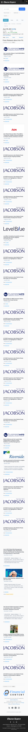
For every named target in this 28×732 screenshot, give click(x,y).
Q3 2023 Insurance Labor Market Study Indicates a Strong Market (13, 654)
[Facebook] (12, 708)
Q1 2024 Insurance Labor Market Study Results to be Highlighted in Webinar (13, 508)
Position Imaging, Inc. (9, 639)
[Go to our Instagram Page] (16, 722)
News (9, 23)
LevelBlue (7, 242)
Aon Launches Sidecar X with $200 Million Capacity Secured (14, 54)
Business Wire (7, 60)
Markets (5, 20)
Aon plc (7, 58)
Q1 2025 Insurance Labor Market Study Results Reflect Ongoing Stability (13, 319)
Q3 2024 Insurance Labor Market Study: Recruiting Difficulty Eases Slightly (13, 378)
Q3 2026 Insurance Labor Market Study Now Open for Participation (13, 115)
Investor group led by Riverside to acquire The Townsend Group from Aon (13, 461)
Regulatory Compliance (9, 594)
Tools (22, 20)
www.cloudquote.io (14, 699)
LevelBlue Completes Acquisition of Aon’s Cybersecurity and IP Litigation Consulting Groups (13, 237)
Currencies (13, 23)
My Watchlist (16, 12)
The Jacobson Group (9, 99)
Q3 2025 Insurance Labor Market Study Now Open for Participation (13, 277)
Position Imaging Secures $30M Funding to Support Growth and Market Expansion (13, 635)
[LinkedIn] (15, 708)
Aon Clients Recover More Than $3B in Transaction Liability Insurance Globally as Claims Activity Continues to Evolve (13, 135)
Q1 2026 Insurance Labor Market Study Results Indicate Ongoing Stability (13, 155)
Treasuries (6, 25)
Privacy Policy (14, 729)
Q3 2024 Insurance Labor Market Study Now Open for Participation (13, 420)
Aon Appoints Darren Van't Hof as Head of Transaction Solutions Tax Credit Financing (13, 74)
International (18, 23)
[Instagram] (18, 708)
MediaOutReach (7, 565)
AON (13, 29)
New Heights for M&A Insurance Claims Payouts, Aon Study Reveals (13, 299)
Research (21, 37)
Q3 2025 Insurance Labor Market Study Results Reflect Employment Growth (13, 217)
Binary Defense (8, 445)
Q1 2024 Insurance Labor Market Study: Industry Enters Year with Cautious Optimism (13, 488)
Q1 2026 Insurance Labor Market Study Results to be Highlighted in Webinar (13, 177)
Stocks (12, 20)
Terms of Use (22, 728)
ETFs (17, 20)
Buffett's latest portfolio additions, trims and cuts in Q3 (13, 579)
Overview (5, 23)
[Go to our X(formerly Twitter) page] (13, 722)
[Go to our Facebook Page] (10, 722)
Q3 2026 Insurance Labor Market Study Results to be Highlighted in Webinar (13, 95)
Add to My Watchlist (7, 35)
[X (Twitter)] (9, 708)
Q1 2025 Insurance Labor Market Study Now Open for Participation (13, 358)
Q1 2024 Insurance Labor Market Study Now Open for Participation (13, 528)
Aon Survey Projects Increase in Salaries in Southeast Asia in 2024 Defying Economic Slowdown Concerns (13, 608)
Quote (7, 37)
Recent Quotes (6, 12)
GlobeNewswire (7, 474)
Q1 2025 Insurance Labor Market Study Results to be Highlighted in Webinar (13, 339)
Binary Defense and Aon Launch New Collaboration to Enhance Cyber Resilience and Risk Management (12, 441)
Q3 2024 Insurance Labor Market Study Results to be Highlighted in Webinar (13, 398)
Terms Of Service (16, 704)
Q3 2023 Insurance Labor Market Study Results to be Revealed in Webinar (13, 674)
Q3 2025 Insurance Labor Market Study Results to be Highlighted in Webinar (13, 258)
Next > (13, 42)
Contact (17, 728)
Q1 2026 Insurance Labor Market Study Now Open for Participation (13, 197)
